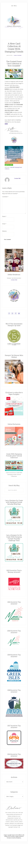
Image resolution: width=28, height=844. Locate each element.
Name (4, 216)
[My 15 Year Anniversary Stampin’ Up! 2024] (14, 346)
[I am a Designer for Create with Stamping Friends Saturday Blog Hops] (14, 516)
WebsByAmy (18, 837)
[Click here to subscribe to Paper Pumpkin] (14, 415)
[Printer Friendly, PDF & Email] (9, 164)
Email (4, 223)
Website (4, 231)
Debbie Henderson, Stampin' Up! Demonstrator (14, 22)
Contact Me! (17, 178)
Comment (5, 196)
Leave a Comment (17, 55)
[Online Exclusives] (14, 445)
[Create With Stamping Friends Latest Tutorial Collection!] (14, 471)
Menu (15, 5)
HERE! (6, 124)
